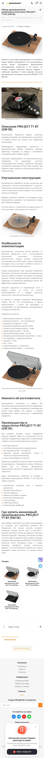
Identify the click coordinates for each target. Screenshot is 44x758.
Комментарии (10, 639)
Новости (22, 669)
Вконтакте (14, 717)
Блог (22, 695)
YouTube (24, 717)
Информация (22, 677)
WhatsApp (29, 717)
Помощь (22, 691)
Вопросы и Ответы (22, 686)
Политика (22, 672)
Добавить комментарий (22, 648)
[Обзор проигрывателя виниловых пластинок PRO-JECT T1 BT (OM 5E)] (22, 42)
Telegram (19, 717)
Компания (22, 663)
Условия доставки (22, 681)
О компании (22, 666)
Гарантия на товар (22, 683)
